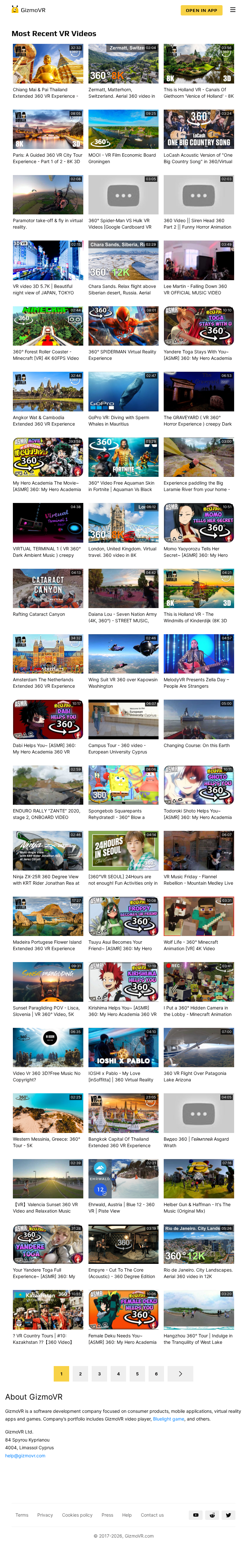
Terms (21, 1515)
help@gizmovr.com (25, 1455)
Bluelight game (168, 1419)
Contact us (152, 1515)
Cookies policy (77, 1515)
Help (127, 1515)
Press (107, 1515)
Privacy (45, 1515)
